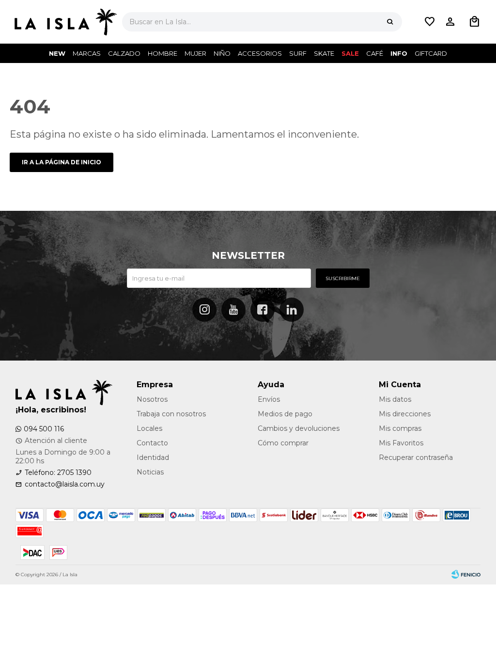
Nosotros (152, 399)
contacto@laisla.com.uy (65, 484)
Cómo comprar (283, 443)
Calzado (124, 53)
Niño (222, 53)
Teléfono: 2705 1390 (58, 472)
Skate (324, 53)
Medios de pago (285, 414)
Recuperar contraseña (416, 457)
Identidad (153, 457)
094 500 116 (44, 429)
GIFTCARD (431, 53)
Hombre (162, 53)
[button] (390, 22)
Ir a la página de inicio (61, 162)
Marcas (87, 53)
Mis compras (400, 428)
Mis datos (395, 399)
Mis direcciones (405, 414)
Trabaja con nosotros (171, 414)
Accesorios (260, 53)
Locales (149, 428)
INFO (398, 53)
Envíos (269, 399)
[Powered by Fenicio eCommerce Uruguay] (465, 575)
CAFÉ (374, 53)
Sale (350, 53)
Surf (298, 53)
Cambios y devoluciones (299, 428)
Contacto (152, 443)
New (57, 53)
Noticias (150, 472)
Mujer (195, 53)
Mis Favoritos (401, 443)
